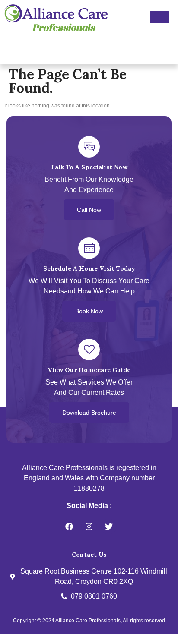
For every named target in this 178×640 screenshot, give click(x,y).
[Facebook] (69, 526)
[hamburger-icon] (159, 17)
